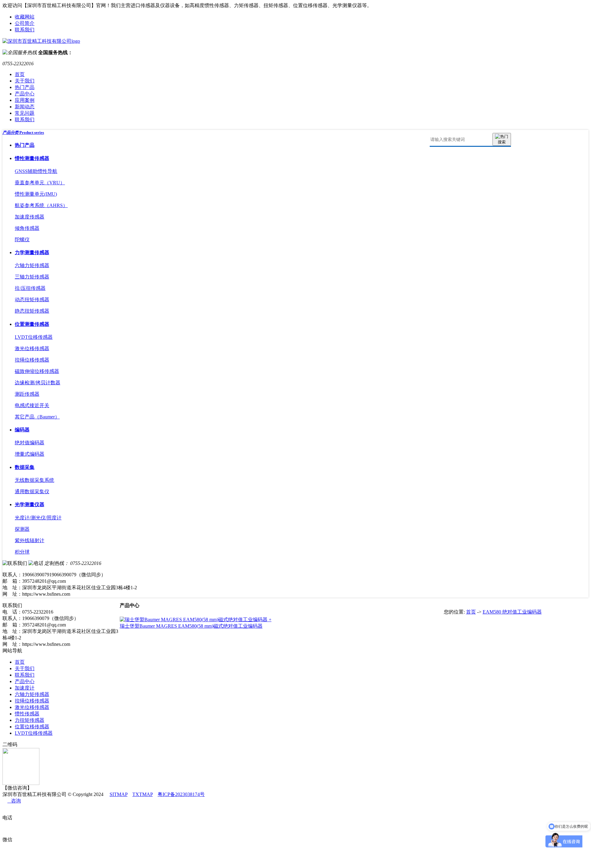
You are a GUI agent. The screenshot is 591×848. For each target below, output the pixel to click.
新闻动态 (24, 106)
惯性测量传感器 (32, 158)
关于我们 (24, 80)
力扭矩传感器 (29, 720)
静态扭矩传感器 (32, 311)
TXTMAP (142, 794)
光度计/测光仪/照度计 (38, 517)
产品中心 (24, 93)
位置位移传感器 (32, 726)
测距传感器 (27, 394)
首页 (20, 74)
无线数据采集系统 (34, 480)
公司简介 (24, 23)
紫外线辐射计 (29, 540)
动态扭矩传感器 (32, 299)
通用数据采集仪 (32, 491)
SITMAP (118, 794)
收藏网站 (24, 16)
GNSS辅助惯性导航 (36, 171)
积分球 (22, 551)
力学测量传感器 (32, 252)
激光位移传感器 (32, 348)
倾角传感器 (27, 228)
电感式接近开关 (32, 405)
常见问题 (24, 113)
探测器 (22, 529)
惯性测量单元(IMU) (36, 194)
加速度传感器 (29, 216)
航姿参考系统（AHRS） (41, 205)
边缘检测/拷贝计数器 (37, 382)
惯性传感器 (27, 713)
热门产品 (24, 87)
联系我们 (24, 29)
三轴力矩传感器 (32, 276)
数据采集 (24, 467)
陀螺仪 (22, 239)
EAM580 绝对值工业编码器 (512, 611)
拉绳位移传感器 (32, 359)
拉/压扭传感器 (30, 288)
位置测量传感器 (32, 324)
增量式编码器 (29, 454)
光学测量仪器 (29, 504)
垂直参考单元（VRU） (40, 182)
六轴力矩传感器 (32, 265)
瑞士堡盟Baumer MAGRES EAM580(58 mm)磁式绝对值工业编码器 (191, 626)
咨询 (14, 800)
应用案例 (24, 100)
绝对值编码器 (29, 442)
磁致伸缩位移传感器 (37, 371)
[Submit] (501, 139)
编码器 (22, 429)
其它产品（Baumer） (37, 416)
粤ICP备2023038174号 (181, 794)
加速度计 (24, 687)
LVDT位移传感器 (34, 337)
